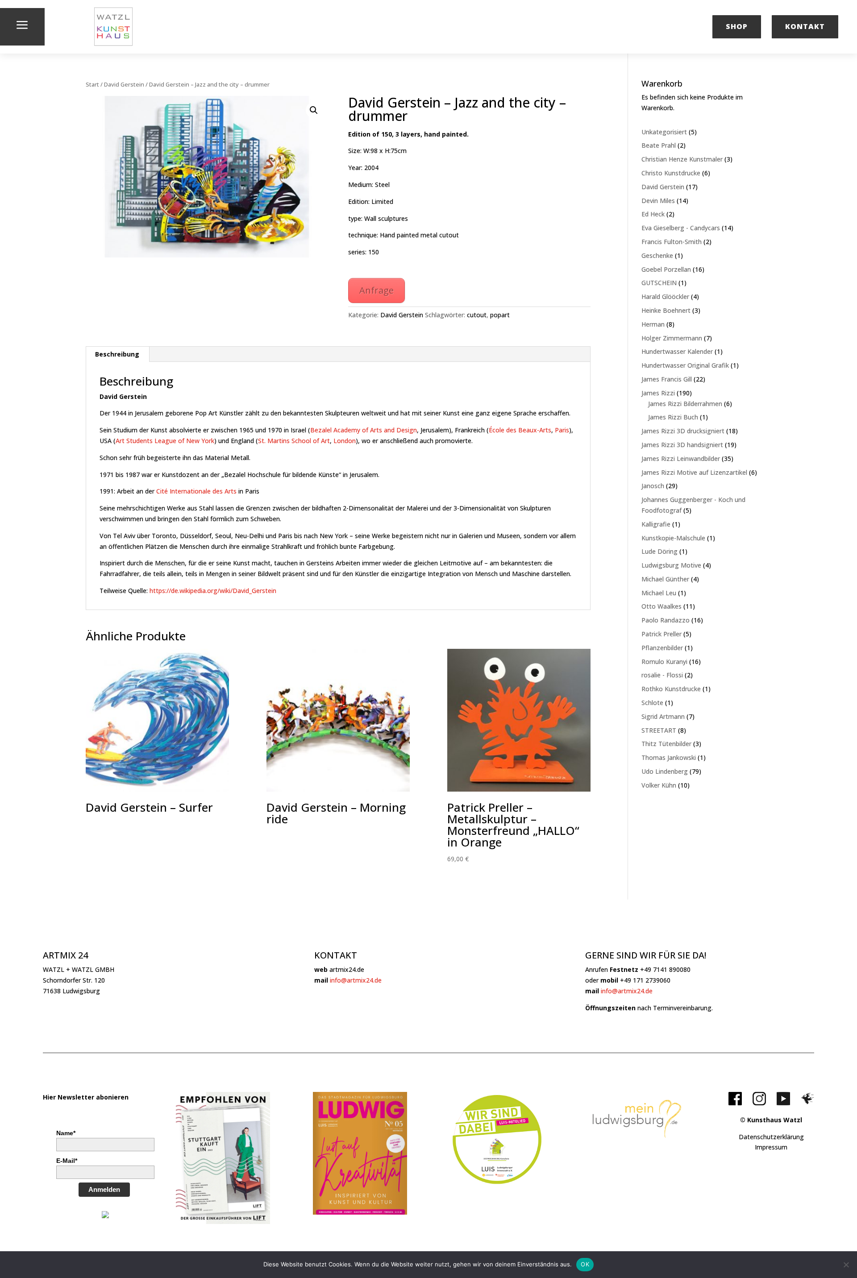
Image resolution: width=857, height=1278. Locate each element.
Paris (562, 430)
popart (500, 315)
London (344, 440)
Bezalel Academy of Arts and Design (363, 430)
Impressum (771, 1147)
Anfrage (376, 290)
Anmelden (104, 1189)
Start (92, 84)
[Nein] (845, 1264)
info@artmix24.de (356, 980)
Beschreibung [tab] (117, 354)
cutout (477, 315)
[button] (314, 110)
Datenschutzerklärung (771, 1137)
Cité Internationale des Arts (196, 491)
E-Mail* (66, 1160)
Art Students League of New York (165, 440)
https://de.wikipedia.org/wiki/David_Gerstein (213, 590)
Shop (737, 26)
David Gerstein (124, 84)
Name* (65, 1133)
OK (585, 1264)
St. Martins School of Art (294, 440)
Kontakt (805, 26)
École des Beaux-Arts (520, 430)
